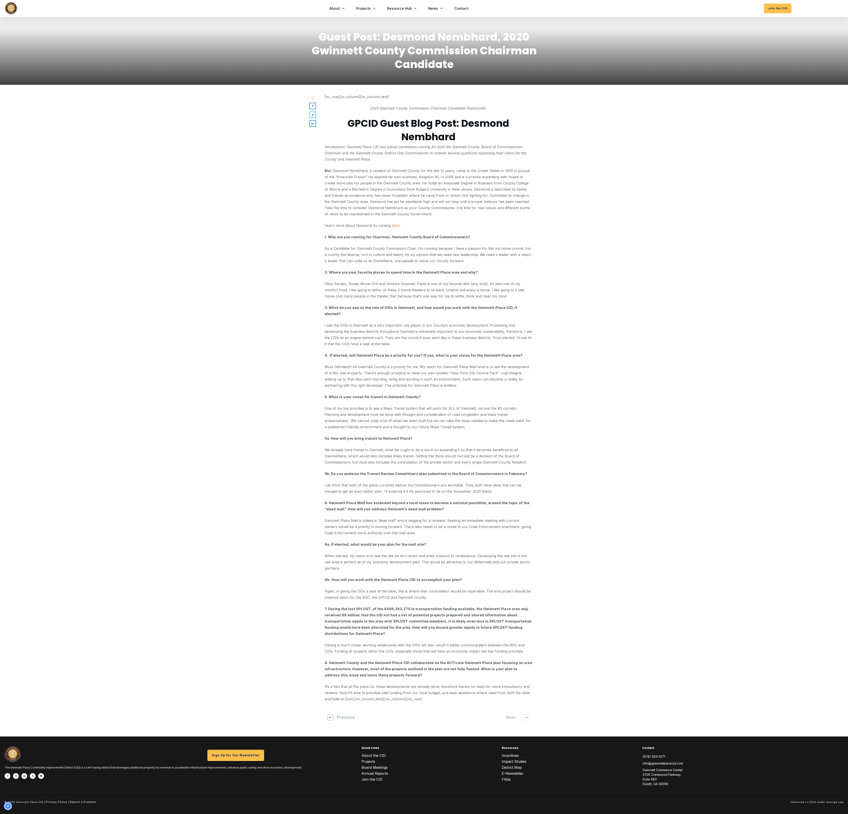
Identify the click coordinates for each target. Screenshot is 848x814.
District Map (512, 767)
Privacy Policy (56, 802)
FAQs (506, 779)
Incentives (510, 755)
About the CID (374, 755)
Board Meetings (375, 767)
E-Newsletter (513, 773)
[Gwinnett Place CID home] (11, 8)
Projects (368, 761)
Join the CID (372, 779)
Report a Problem (83, 802)
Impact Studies (514, 761)
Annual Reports (375, 773)
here (396, 225)
